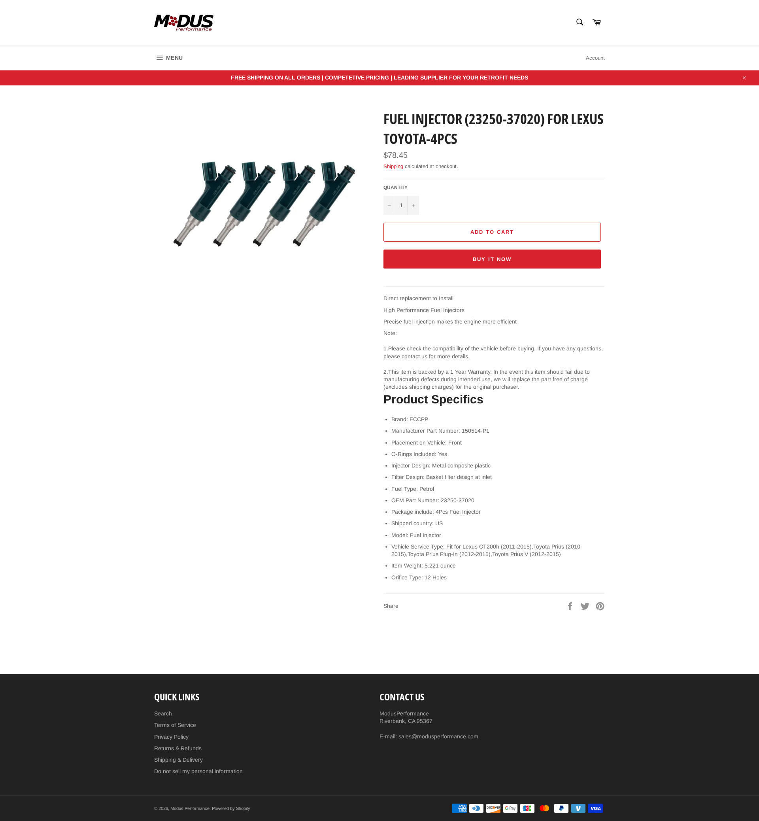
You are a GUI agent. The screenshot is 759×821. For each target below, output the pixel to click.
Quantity (395, 187)
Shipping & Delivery (178, 760)
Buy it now (492, 259)
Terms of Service (175, 725)
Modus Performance (190, 808)
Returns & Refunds (178, 748)
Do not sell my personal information (198, 771)
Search (163, 713)
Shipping (393, 166)
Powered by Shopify (231, 808)
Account (595, 58)
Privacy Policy (171, 737)
